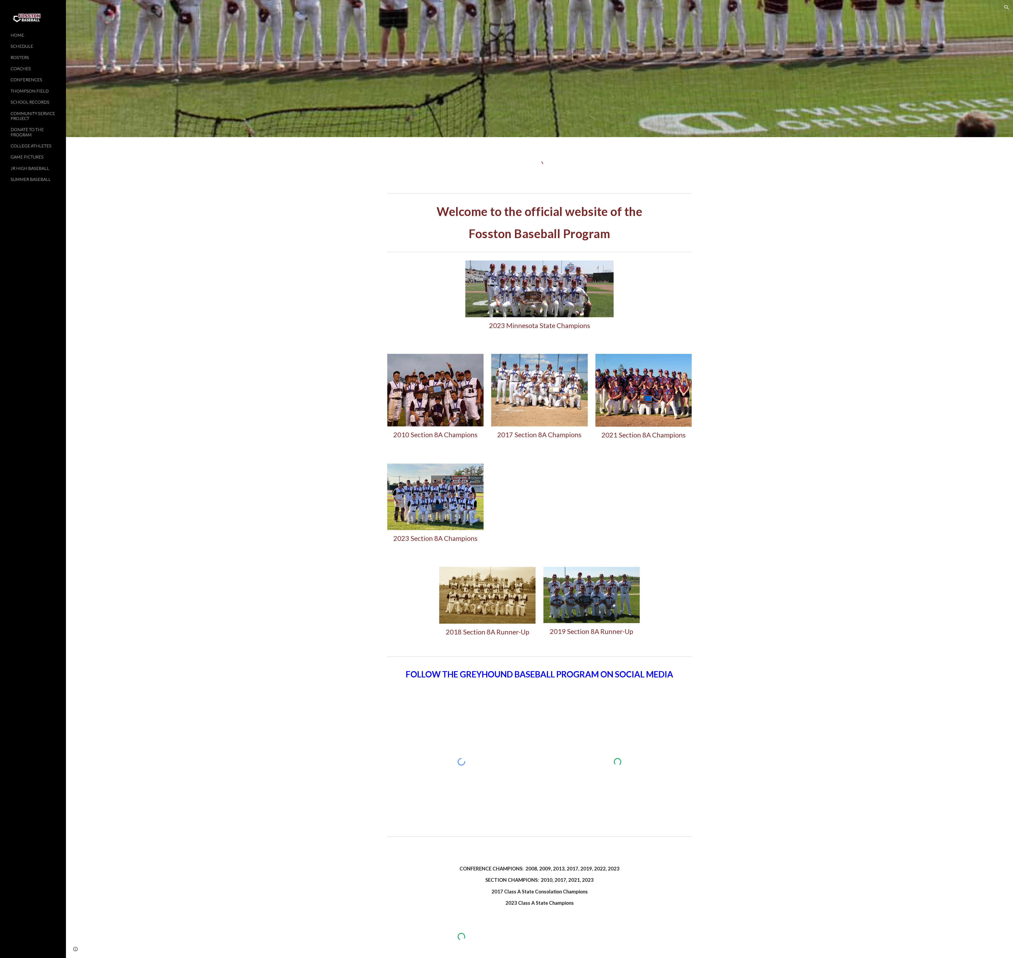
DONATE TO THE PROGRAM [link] (27, 132)
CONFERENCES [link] (26, 79)
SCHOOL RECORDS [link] (30, 101)
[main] (539, 222)
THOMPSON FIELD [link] (30, 90)
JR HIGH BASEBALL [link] (30, 168)
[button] (1006, 7)
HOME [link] (17, 34)
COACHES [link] (21, 68)
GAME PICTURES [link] (27, 156)
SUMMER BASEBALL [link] (31, 179)
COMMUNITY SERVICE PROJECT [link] (33, 116)
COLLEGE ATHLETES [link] (31, 145)
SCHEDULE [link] (22, 46)
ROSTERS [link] (20, 57)
